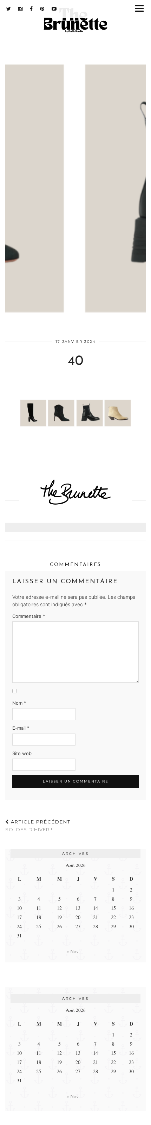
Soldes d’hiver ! (38, 826)
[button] (141, 9)
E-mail (20, 728)
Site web (22, 753)
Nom (19, 703)
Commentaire (28, 616)
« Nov (72, 951)
